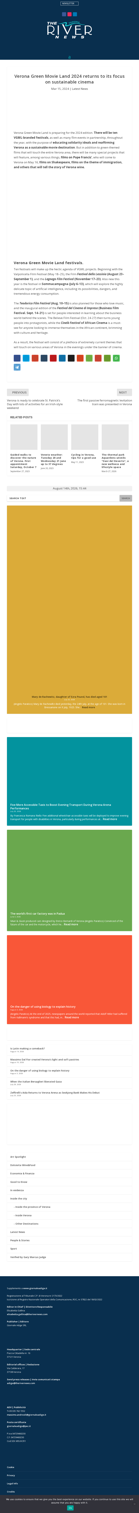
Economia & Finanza (22, 1173)
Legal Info (12, 1483)
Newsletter (68, 3)
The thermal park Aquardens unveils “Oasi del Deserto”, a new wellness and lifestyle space (115, 461)
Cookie (10, 1467)
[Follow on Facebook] (64, 14)
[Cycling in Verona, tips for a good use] (84, 437)
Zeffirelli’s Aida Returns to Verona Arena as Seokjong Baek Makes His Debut (55, 1092)
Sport (13, 1248)
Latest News (80, 89)
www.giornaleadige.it (35, 1288)
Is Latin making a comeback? (27, 1048)
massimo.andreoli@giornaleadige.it (26, 1414)
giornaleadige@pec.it (19, 1426)
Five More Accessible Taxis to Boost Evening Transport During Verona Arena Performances (60, 806)
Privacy (11, 1475)
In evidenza (17, 1190)
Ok (70, 1508)
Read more (88, 707)
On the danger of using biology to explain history (43, 1006)
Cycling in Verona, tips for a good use (84, 456)
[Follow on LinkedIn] (75, 14)
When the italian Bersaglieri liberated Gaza (36, 1081)
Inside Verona (23, 1215)
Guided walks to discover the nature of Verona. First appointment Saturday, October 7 (23, 461)
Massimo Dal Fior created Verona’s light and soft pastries (44, 1059)
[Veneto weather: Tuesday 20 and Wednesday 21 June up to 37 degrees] (54, 437)
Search (126, 498)
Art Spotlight (18, 1156)
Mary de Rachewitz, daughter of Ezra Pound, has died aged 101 (69, 696)
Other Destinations (26, 1223)
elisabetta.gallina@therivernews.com (27, 1314)
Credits (11, 1491)
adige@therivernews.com (21, 1383)
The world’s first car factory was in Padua (37, 913)
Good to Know (18, 1182)
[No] (134, 1504)
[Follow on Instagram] (69, 14)
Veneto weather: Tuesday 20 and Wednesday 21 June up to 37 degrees (53, 459)
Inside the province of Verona (32, 1206)
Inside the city (18, 1198)
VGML (18, 138)
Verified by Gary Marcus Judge (28, 1257)
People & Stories (19, 1240)
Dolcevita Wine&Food (22, 1165)
